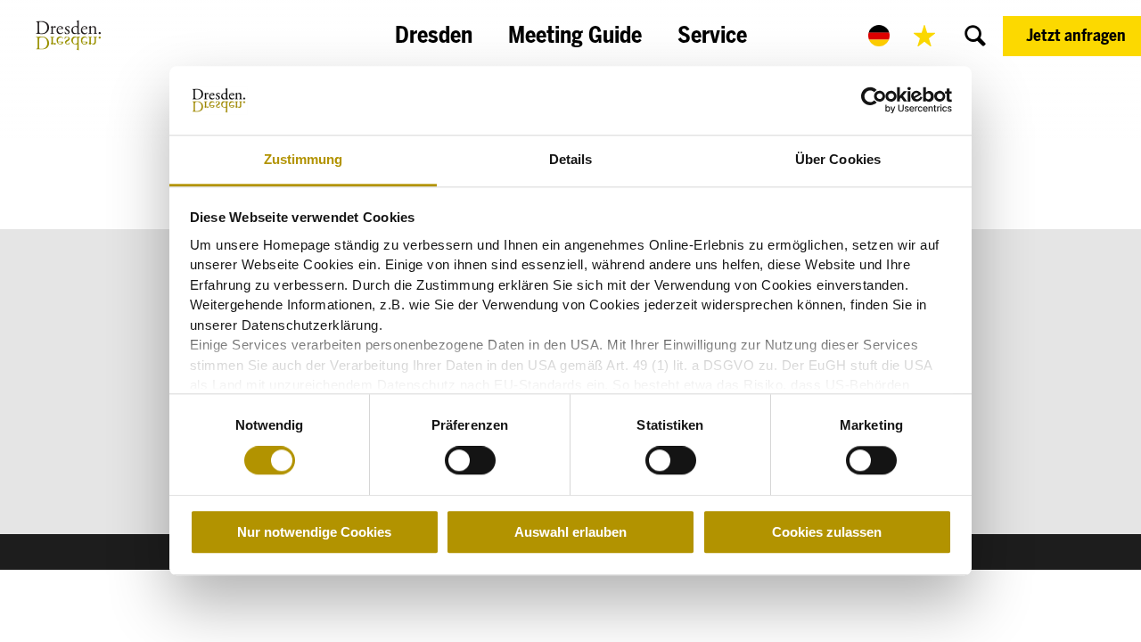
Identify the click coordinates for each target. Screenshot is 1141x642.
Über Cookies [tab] (838, 159)
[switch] (470, 460)
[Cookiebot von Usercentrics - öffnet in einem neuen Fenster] (874, 100)
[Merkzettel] (924, 36)
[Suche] (975, 35)
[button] (1072, 36)
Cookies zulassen (827, 531)
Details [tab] (571, 159)
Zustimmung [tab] (303, 159)
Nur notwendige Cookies (314, 531)
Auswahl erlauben (570, 531)
